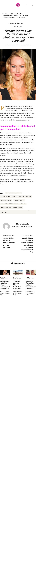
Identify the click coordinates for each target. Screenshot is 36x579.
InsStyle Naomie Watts (13, 193)
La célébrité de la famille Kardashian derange (16, 196)
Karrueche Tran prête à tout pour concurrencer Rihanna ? (30, 285)
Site (13, 226)
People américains (16, 13)
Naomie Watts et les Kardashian (11, 207)
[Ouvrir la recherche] (27, 4)
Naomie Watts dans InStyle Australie (13, 203)
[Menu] (32, 4)
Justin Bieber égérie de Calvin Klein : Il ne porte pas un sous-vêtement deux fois (27, 244)
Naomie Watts (19, 200)
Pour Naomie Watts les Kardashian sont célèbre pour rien (17, 211)
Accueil (4, 13)
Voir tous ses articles (24, 226)
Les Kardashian (6, 200)
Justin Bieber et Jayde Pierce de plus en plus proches (8, 241)
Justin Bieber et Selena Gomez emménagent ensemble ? (5, 285)
